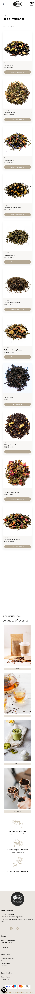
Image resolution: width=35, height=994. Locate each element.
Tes (8, 27)
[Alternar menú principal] (3, 4)
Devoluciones (5, 963)
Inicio (4, 27)
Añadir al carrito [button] (17, 404)
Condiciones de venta (21, 992)
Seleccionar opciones (17, 72)
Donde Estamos (6, 977)
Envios (3, 961)
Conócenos (5, 979)
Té (2, 945)
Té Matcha (4, 947)
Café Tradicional (6, 942)
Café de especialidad (8, 940)
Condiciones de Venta (8, 958)
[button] (4, 990)
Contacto (4, 966)
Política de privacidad (8, 992)
